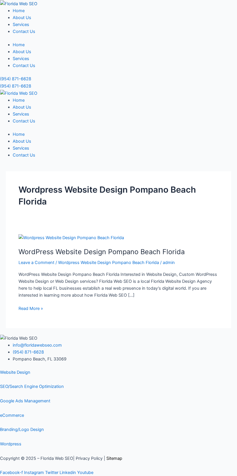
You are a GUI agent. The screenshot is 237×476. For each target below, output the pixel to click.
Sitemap (114, 458)
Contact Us (24, 31)
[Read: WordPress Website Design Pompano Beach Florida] (71, 237)
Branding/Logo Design (22, 429)
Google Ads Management (25, 401)
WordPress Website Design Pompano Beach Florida (101, 252)
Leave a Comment (36, 262)
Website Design (15, 372)
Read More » (30, 308)
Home (19, 10)
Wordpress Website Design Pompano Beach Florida (108, 262)
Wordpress (10, 444)
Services (21, 24)
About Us (22, 17)
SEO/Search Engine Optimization (32, 386)
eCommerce (12, 415)
